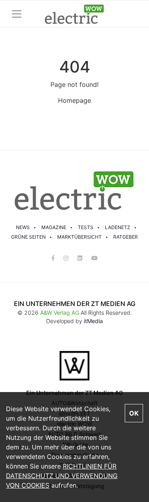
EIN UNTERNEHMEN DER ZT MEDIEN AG (74, 304)
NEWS (23, 227)
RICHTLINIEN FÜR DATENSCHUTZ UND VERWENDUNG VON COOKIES (62, 475)
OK (134, 413)
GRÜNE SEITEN (28, 237)
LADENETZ (117, 227)
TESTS (85, 227)
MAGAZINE (53, 227)
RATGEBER (125, 237)
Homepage (74, 100)
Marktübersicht (79, 237)
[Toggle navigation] (16, 14)
